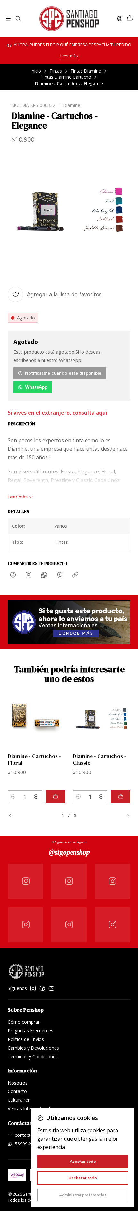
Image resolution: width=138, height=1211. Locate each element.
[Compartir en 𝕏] (28, 575)
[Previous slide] (12, 816)
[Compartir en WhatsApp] (44, 575)
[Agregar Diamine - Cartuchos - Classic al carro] (120, 796)
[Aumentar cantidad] (36, 797)
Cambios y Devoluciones (33, 1048)
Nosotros (18, 1083)
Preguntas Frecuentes (30, 1030)
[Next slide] (125, 816)
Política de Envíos (26, 1039)
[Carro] (129, 18)
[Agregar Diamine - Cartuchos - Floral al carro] (55, 796)
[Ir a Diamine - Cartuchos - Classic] (101, 719)
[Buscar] (17, 18)
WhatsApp (36, 387)
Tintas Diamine (85, 71)
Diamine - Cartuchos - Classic (99, 759)
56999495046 (29, 1144)
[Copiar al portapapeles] (75, 575)
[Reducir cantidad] (13, 797)
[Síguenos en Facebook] (42, 988)
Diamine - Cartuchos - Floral (34, 759)
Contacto (17, 1091)
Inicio (36, 71)
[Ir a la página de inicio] (69, 18)
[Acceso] (120, 18)
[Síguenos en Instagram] (33, 988)
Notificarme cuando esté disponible (63, 373)
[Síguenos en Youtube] (51, 988)
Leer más (69, 55)
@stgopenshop (69, 852)
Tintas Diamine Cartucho (66, 77)
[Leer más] (69, 622)
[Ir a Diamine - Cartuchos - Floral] (36, 719)
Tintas (55, 71)
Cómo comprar (23, 1022)
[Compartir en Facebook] (13, 575)
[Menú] (8, 18)
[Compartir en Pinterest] (59, 575)
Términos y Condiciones (33, 1057)
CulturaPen (19, 1100)
